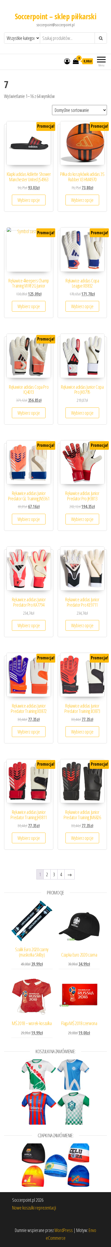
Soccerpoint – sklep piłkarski (55, 16)
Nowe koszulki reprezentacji (34, 1207)
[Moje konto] (67, 61)
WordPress (63, 1230)
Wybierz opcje (29, 200)
